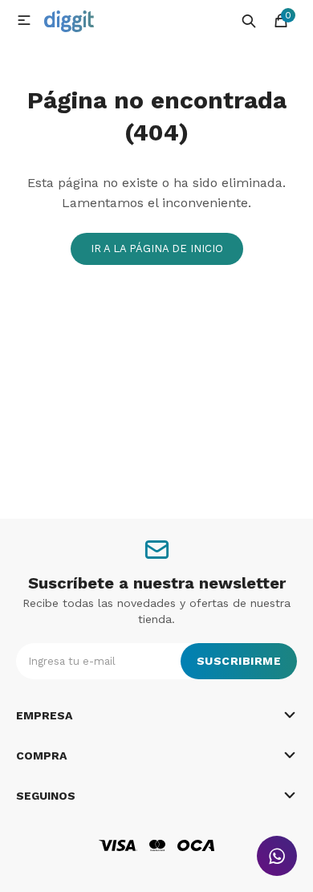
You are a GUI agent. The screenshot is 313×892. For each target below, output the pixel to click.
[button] (249, 20)
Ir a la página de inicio (157, 248)
